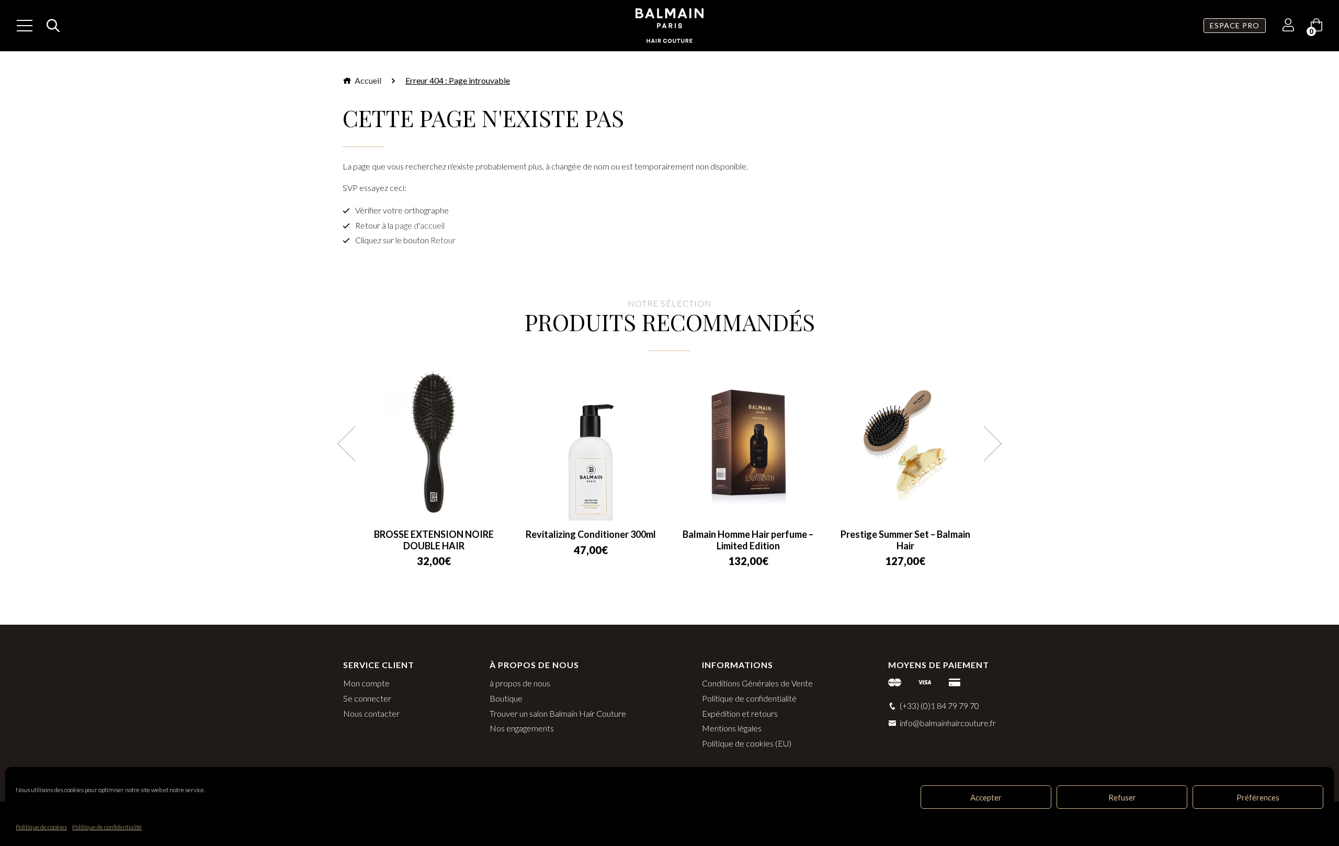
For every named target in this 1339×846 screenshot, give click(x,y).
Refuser (1122, 797)
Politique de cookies (41, 827)
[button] (355, 443)
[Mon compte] (1288, 26)
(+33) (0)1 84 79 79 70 (939, 705)
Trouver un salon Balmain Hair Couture (558, 713)
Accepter (986, 797)
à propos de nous (520, 683)
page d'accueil (420, 225)
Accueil (367, 80)
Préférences (1257, 797)
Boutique (506, 698)
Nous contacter (371, 713)
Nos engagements (522, 728)
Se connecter (367, 698)
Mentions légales (732, 728)
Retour (443, 240)
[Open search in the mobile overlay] (50, 25)
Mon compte (366, 683)
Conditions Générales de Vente (757, 683)
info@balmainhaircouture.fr (948, 723)
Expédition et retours (740, 713)
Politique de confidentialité (107, 827)
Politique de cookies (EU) (746, 743)
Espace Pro (1234, 25)
